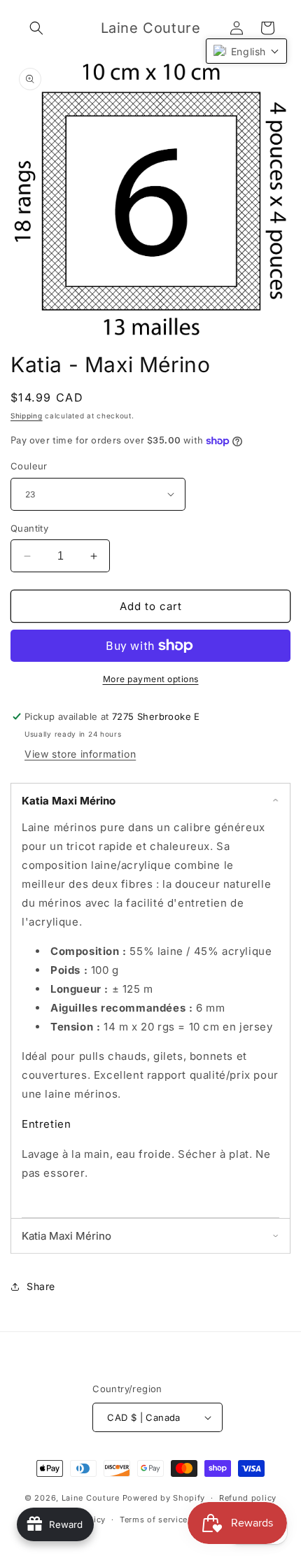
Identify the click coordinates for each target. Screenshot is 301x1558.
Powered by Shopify (164, 1498)
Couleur (29, 466)
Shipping (26, 415)
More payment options (151, 679)
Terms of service (154, 1519)
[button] (36, 28)
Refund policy (247, 1498)
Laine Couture (91, 1498)
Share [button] (41, 1286)
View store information (80, 754)
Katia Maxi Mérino (68, 800)
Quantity (29, 528)
